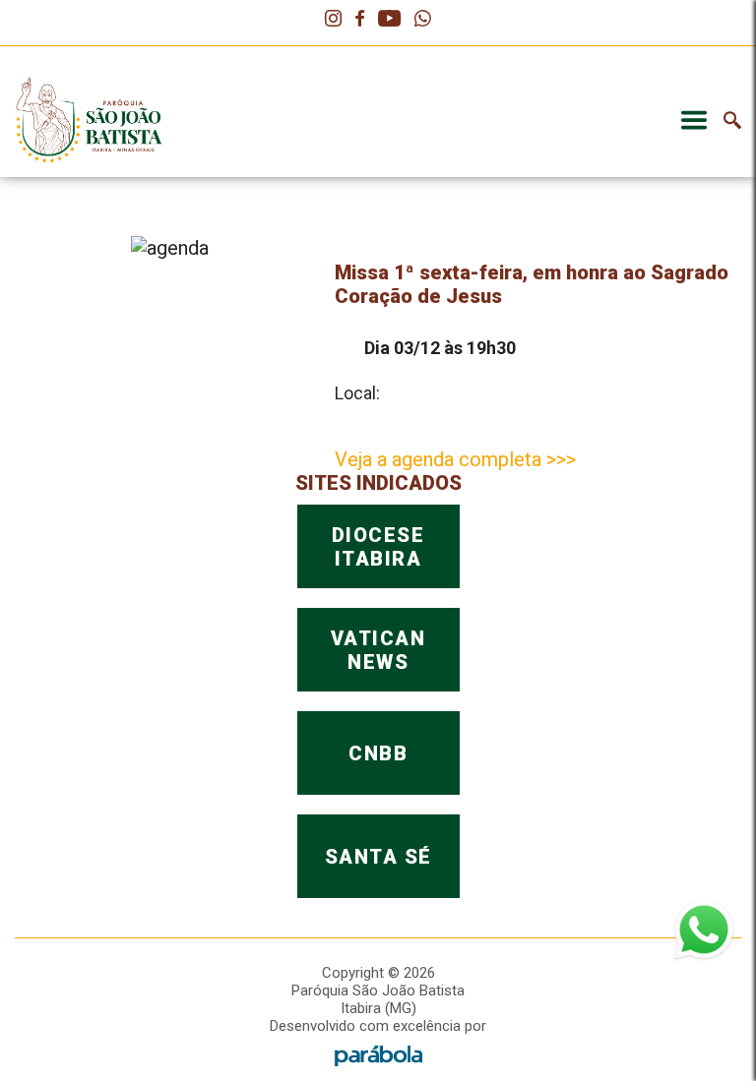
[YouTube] (389, 19)
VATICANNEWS (378, 650)
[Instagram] (333, 19)
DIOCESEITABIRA (378, 547)
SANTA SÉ (378, 857)
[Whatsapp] (422, 19)
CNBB (378, 753)
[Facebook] (359, 19)
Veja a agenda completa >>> (455, 459)
